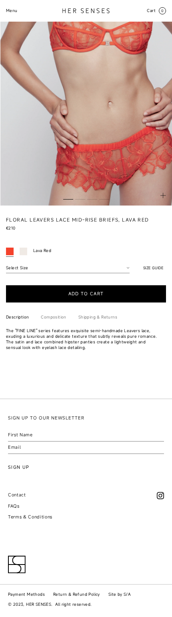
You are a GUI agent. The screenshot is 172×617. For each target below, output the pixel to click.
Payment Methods (26, 594)
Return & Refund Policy (76, 594)
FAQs (14, 506)
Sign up (18, 467)
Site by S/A (119, 594)
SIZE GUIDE (153, 268)
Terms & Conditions (30, 517)
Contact (17, 495)
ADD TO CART (86, 293)
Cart (155, 10)
